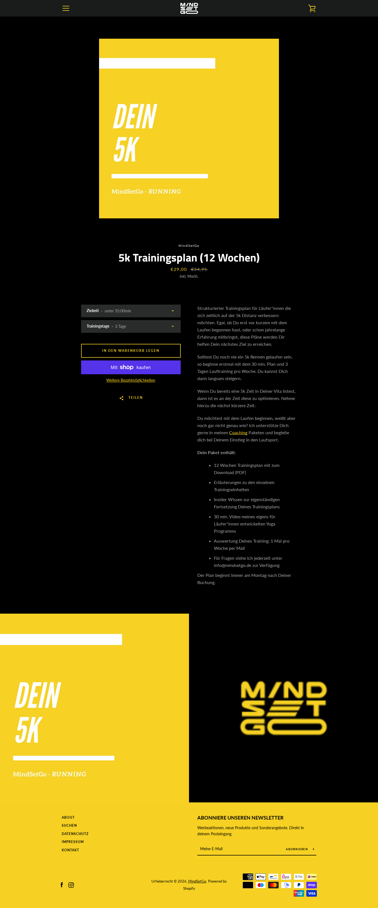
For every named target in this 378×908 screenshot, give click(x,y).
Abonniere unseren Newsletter (240, 818)
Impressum (73, 842)
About (68, 817)
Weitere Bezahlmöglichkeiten (130, 380)
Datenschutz (75, 834)
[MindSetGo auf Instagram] (71, 884)
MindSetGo (197, 881)
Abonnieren (297, 849)
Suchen (69, 825)
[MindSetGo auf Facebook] (61, 884)
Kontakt (70, 850)
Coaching (238, 432)
